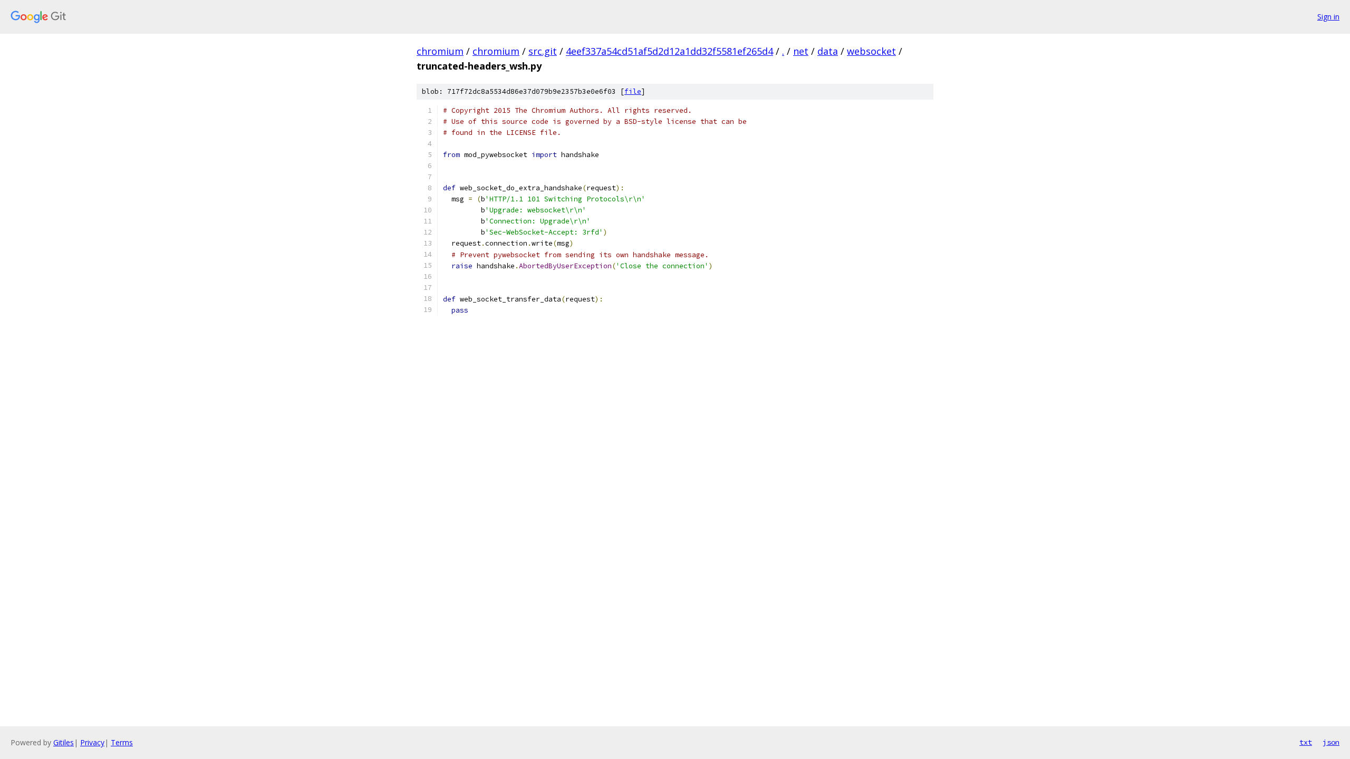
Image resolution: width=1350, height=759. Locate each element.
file (632, 91)
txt (1305, 742)
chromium (440, 51)
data (827, 51)
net (800, 51)
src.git (542, 51)
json (1331, 742)
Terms (122, 742)
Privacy (92, 742)
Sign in (1328, 17)
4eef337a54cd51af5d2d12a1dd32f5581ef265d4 (669, 51)
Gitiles (63, 742)
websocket (871, 51)
